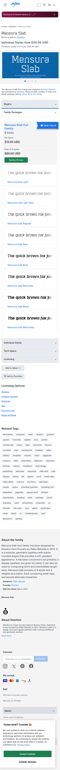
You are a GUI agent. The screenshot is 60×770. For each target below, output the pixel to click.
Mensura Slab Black (18, 306)
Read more (6, 636)
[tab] (25, 81)
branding (7, 503)
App (3, 406)
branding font (47, 487)
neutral (27, 455)
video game (8, 482)
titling (15, 476)
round (49, 498)
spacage (39, 498)
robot (36, 455)
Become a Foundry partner (15, 695)
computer (20, 434)
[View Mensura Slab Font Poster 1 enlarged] (30, 66)
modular (39, 450)
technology (41, 466)
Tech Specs (10, 351)
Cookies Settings (27, 761)
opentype (43, 482)
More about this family (32, 94)
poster (44, 440)
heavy (19, 445)
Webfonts (5, 401)
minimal (6, 466)
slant (16, 503)
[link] (49, 5)
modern (39, 434)
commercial (8, 445)
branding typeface (29, 487)
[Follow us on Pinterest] (23, 666)
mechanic (50, 461)
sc (49, 503)
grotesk (50, 434)
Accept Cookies (27, 753)
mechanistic (8, 498)
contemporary (31, 513)
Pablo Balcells (49, 89)
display (6, 476)
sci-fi (39, 476)
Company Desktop (9, 396)
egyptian (19, 492)
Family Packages (13, 112)
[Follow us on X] (15, 666)
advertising (27, 503)
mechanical (27, 450)
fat (23, 476)
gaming (19, 519)
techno (48, 445)
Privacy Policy (24, 744)
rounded (7, 450)
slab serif (44, 471)
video (48, 450)
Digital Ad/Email (8, 415)
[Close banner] (54, 14)
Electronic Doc (8, 410)
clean (5, 513)
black (13, 513)
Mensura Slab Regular (19, 223)
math (30, 434)
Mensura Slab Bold (18, 265)
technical (37, 445)
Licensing (9, 359)
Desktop (5, 391)
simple (6, 487)
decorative (8, 434)
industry (6, 461)
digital (30, 476)
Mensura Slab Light (18, 182)
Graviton (12, 26)
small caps (49, 476)
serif (43, 513)
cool (36, 440)
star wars (17, 508)
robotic (16, 466)
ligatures (38, 461)
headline (17, 455)
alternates (26, 461)
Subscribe (40, 658)
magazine (47, 455)
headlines (27, 466)
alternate (20, 471)
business (31, 482)
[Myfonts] (15, 5)
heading (20, 498)
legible (27, 440)
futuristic (17, 440)
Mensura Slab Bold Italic (20, 286)
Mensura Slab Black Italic (21, 327)
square (6, 440)
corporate (40, 503)
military (6, 455)
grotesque (45, 508)
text (27, 508)
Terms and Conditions (13, 717)
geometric (7, 519)
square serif (32, 492)
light (28, 445)
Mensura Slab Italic (18, 244)
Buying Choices (16, 160)
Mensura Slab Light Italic (21, 202)
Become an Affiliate (12, 700)
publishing (7, 471)
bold (30, 498)
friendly (6, 508)
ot (21, 513)
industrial (32, 471)
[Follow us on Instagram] (6, 666)
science (20, 482)
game (34, 508)
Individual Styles (13, 342)
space (15, 487)
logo (16, 450)
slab (53, 471)
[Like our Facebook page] (32, 666)
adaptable (7, 492)
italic (16, 461)
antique (44, 492)
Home (4, 26)
